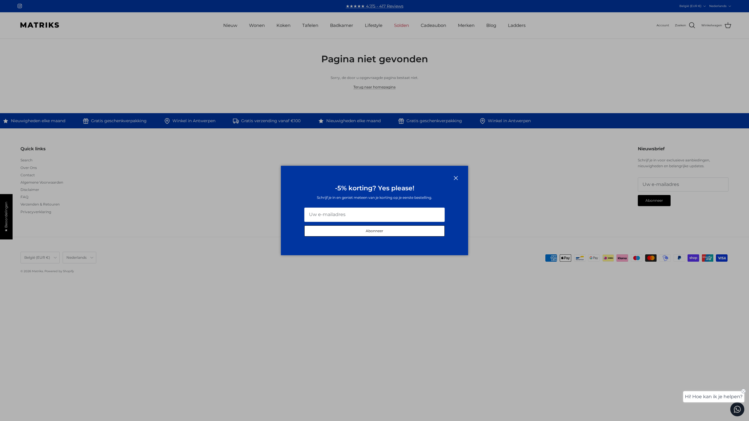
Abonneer (374, 231)
